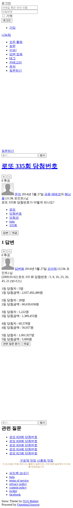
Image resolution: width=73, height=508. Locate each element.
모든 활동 (16, 42)
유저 (12, 66)
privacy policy (18, 484)
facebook (15, 494)
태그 (12, 58)
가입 (12, 27)
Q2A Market (30, 501)
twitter (13, 491)
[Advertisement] (36, 111)
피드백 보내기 (19, 473)
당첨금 (14, 217)
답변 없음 (16, 54)
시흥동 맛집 (45, 460)
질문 (12, 46)
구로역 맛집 (28, 460)
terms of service (19, 480)
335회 (13, 225)
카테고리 (15, 62)
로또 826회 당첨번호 (23, 445)
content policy (18, 487)
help (12, 477)
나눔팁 (6, 34)
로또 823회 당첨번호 (23, 453)
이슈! (13, 50)
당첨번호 (15, 213)
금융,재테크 (52, 194)
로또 (12, 209)
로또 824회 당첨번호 (23, 449)
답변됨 (19, 268)
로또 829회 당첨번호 (23, 437)
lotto (12, 221)
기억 (9, 15)
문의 (18, 194)
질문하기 (15, 70)
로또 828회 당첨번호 (23, 441)
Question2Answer (28, 504)
